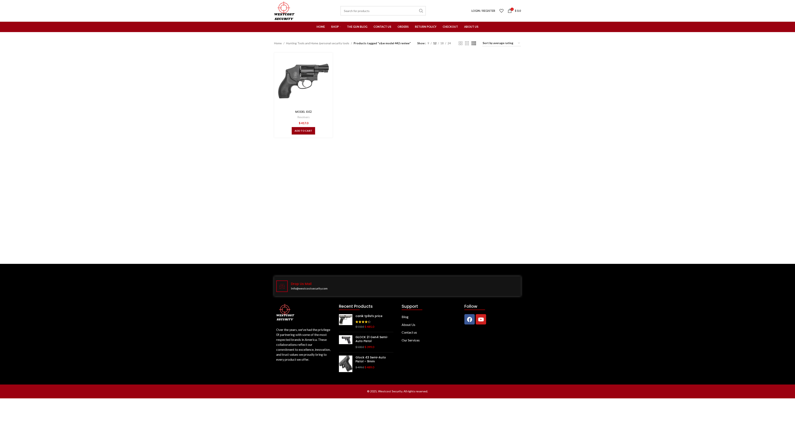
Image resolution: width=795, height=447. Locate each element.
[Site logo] (284, 10)
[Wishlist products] (501, 11)
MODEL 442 (303, 112)
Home (278, 43)
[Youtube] (481, 319)
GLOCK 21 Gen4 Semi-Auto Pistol (371, 339)
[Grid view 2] (461, 43)
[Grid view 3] (467, 43)
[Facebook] (469, 319)
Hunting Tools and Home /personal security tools (317, 43)
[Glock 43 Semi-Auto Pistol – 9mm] (345, 364)
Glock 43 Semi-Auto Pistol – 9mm (370, 360)
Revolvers (304, 117)
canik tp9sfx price (368, 316)
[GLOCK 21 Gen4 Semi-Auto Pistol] (345, 342)
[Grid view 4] (474, 43)
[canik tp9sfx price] (345, 321)
